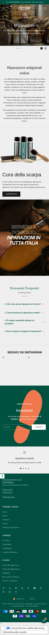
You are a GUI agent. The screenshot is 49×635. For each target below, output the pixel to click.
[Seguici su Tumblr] (16, 592)
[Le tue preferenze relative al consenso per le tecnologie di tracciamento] (2, 476)
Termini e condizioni (9, 581)
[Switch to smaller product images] (45, 48)
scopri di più (11, 194)
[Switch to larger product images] (41, 48)
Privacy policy (7, 490)
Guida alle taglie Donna (11, 569)
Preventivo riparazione (10, 527)
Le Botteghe (7, 548)
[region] (24, 457)
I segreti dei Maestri (9, 552)
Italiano (32, 599)
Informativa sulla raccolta (14, 632)
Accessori (6, 520)
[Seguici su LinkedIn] (3, 592)
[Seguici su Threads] (22, 588)
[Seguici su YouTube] (34, 588)
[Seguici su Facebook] (3, 588)
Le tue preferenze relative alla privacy (26, 628)
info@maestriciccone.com (12, 480)
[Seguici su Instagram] (16, 588)
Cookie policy (7, 492)
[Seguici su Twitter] (10, 588)
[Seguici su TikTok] (40, 588)
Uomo (4, 512)
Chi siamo (6, 540)
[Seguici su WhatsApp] (10, 592)
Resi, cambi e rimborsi (10, 577)
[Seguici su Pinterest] (28, 588)
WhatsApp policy (8, 497)
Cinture (5, 523)
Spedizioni (6, 573)
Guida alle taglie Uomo (11, 565)
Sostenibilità (6, 544)
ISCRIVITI (38, 427)
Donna (4, 516)
